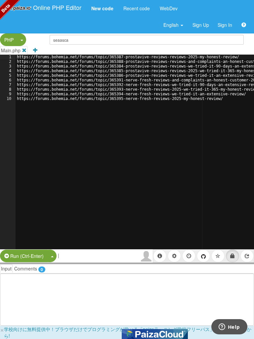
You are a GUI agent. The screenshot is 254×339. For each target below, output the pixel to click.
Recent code (136, 8)
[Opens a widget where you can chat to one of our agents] (229, 327)
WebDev (169, 8)
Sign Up (200, 25)
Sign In (225, 25)
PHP (9, 39)
